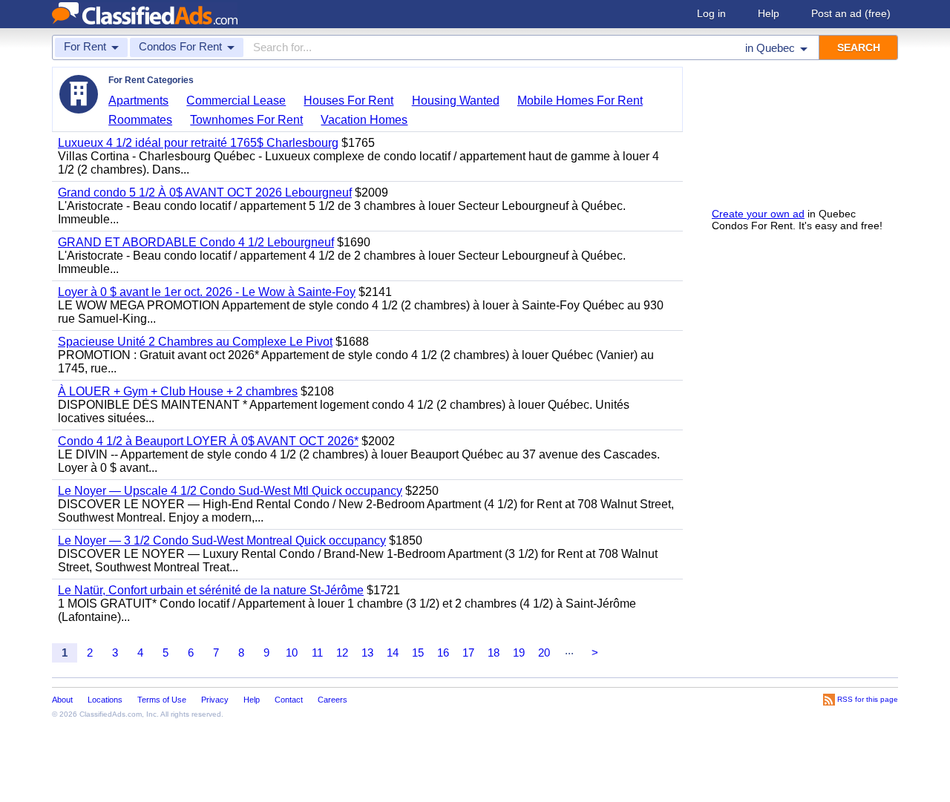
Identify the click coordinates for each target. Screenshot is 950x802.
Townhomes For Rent (246, 120)
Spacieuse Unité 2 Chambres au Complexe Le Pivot (195, 341)
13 (367, 652)
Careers (332, 699)
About (62, 699)
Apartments (138, 100)
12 (342, 652)
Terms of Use (161, 699)
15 (418, 652)
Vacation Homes (364, 120)
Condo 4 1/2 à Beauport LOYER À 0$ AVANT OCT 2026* (208, 441)
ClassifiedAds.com (110, 714)
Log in (711, 13)
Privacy (215, 699)
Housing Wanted (455, 100)
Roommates (140, 120)
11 (317, 652)
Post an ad (851, 13)
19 (519, 652)
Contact (289, 699)
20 (544, 652)
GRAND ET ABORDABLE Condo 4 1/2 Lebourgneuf (196, 242)
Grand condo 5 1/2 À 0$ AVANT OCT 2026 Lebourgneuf (205, 192)
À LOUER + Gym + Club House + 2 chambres (178, 391)
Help (768, 13)
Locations (105, 699)
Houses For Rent (348, 100)
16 (443, 652)
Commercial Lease (236, 100)
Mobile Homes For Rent (580, 100)
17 (468, 652)
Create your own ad (758, 214)
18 (493, 652)
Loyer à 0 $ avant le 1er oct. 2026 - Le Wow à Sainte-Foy (207, 292)
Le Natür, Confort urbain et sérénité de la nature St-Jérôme (211, 590)
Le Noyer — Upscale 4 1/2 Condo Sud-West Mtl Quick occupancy (230, 490)
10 (292, 652)
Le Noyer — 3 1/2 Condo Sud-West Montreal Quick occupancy (222, 540)
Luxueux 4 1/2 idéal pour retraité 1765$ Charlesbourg (198, 143)
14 (393, 652)
